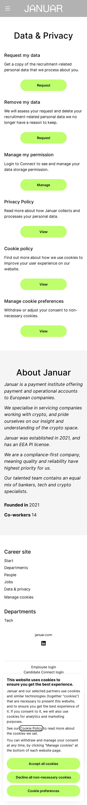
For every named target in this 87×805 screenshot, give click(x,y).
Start (8, 560)
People (10, 575)
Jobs (8, 582)
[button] (43, 331)
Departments (16, 567)
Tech (8, 620)
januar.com (43, 635)
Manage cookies (18, 597)
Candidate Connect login (44, 672)
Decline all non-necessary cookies (43, 777)
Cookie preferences (43, 791)
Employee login (43, 667)
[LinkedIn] (43, 643)
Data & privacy (17, 589)
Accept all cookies (43, 764)
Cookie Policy (31, 728)
